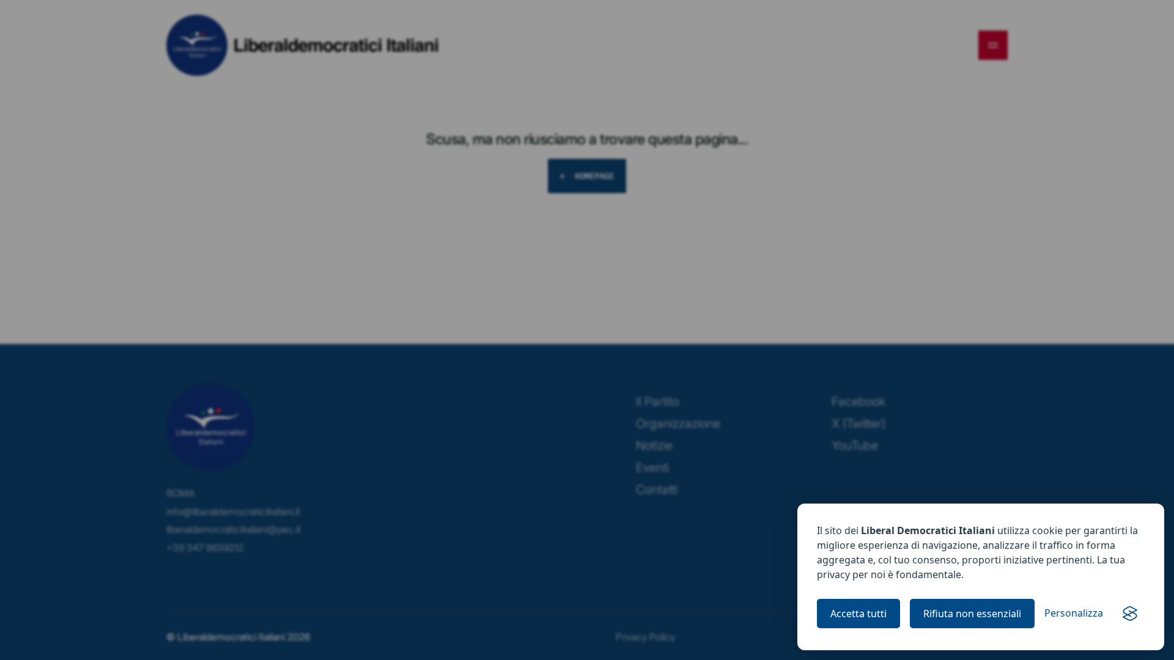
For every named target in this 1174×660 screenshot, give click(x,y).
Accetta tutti (858, 613)
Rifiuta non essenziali (972, 613)
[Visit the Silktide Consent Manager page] (1130, 613)
